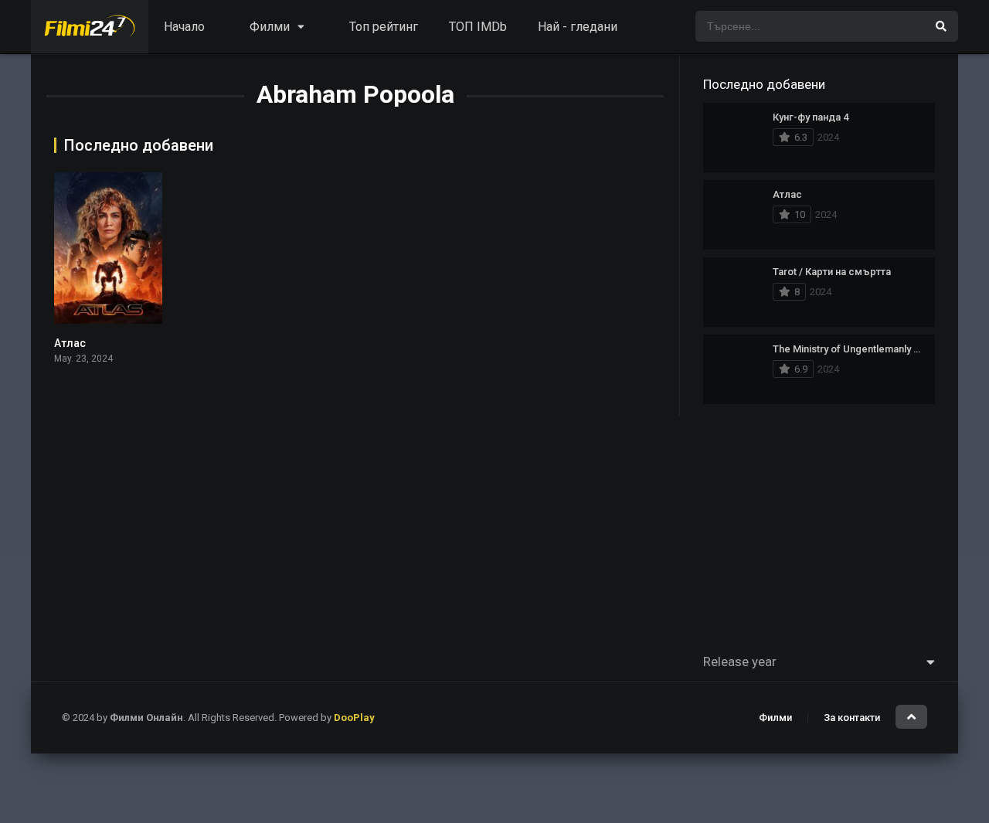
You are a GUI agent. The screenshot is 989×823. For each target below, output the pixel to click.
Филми (775, 717)
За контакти (852, 717)
